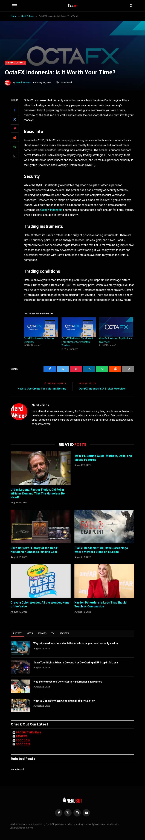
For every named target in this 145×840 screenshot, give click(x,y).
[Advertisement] (72, 34)
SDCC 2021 (23, 740)
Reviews (64, 633)
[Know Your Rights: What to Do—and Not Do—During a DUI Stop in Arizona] (20, 667)
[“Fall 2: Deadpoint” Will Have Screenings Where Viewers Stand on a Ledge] (104, 526)
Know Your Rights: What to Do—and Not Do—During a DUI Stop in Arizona (75, 662)
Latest (17, 633)
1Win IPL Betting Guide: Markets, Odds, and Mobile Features (103, 457)
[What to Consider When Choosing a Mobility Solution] (20, 705)
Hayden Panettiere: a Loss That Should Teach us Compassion (100, 604)
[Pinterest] (15, 128)
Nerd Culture (15, 62)
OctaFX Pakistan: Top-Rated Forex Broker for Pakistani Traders (77, 342)
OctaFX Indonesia (51, 210)
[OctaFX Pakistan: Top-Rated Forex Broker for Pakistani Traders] (79, 327)
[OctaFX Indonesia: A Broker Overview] (41, 327)
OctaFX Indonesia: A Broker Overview (102, 388)
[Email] (15, 156)
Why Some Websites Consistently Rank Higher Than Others (67, 681)
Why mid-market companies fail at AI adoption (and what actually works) (75, 643)
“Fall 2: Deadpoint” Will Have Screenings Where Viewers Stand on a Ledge (101, 550)
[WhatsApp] (15, 147)
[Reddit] (15, 138)
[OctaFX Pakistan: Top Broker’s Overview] (116, 327)
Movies (42, 633)
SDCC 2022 (23, 744)
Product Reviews (28, 732)
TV (52, 633)
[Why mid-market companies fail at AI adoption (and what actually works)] (20, 648)
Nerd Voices (23, 82)
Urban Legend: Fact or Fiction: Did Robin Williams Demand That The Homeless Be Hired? (38, 493)
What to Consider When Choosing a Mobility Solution (64, 700)
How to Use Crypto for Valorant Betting (42, 388)
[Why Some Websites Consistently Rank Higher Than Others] (20, 686)
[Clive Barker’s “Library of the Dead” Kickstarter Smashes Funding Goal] (41, 526)
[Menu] (14, 6)
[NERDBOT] (73, 5)
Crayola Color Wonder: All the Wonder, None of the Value (40, 604)
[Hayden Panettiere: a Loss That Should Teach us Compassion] (104, 581)
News (30, 633)
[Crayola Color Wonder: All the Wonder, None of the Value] (41, 581)
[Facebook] (15, 110)
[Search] (131, 6)
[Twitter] (15, 119)
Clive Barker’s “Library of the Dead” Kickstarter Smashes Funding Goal (34, 550)
